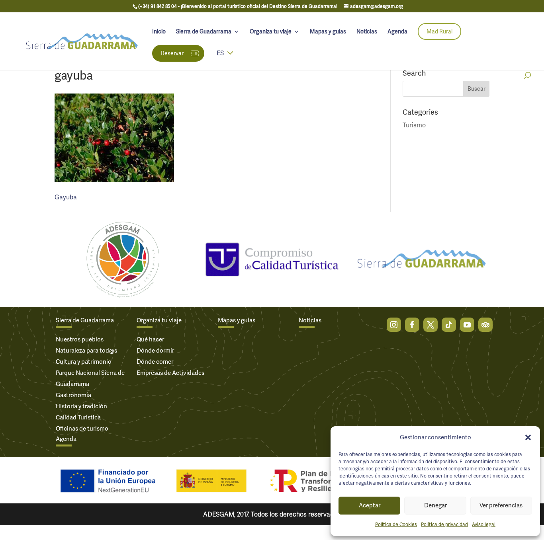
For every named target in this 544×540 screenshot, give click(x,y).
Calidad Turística (78, 417)
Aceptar (369, 505)
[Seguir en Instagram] (394, 325)
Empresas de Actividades (170, 373)
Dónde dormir (155, 351)
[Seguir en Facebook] (412, 325)
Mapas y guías (328, 32)
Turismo (414, 125)
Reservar (172, 53)
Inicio (159, 32)
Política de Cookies (396, 524)
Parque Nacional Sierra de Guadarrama (90, 378)
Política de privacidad (444, 524)
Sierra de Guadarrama (203, 32)
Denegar (435, 505)
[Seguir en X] (430, 325)
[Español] (230, 58)
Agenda (397, 32)
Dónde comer (155, 362)
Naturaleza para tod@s (86, 351)
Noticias (366, 32)
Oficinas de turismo (82, 429)
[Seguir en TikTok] (449, 325)
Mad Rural (439, 31)
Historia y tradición (81, 406)
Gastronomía (73, 395)
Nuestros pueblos (80, 339)
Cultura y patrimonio (84, 362)
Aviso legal (483, 524)
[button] (528, 437)
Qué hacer (150, 339)
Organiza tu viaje (271, 32)
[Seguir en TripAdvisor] (485, 325)
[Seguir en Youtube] (467, 325)
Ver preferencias (500, 505)
